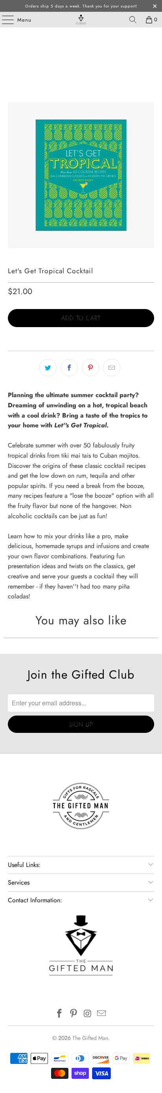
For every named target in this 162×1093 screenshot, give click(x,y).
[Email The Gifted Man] (102, 1014)
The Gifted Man (90, 1038)
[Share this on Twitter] (48, 367)
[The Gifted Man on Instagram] (88, 1014)
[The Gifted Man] (81, 20)
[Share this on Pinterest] (90, 367)
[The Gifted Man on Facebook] (60, 1014)
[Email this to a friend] (111, 367)
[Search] (132, 20)
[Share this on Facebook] (69, 367)
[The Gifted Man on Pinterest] (73, 1014)
